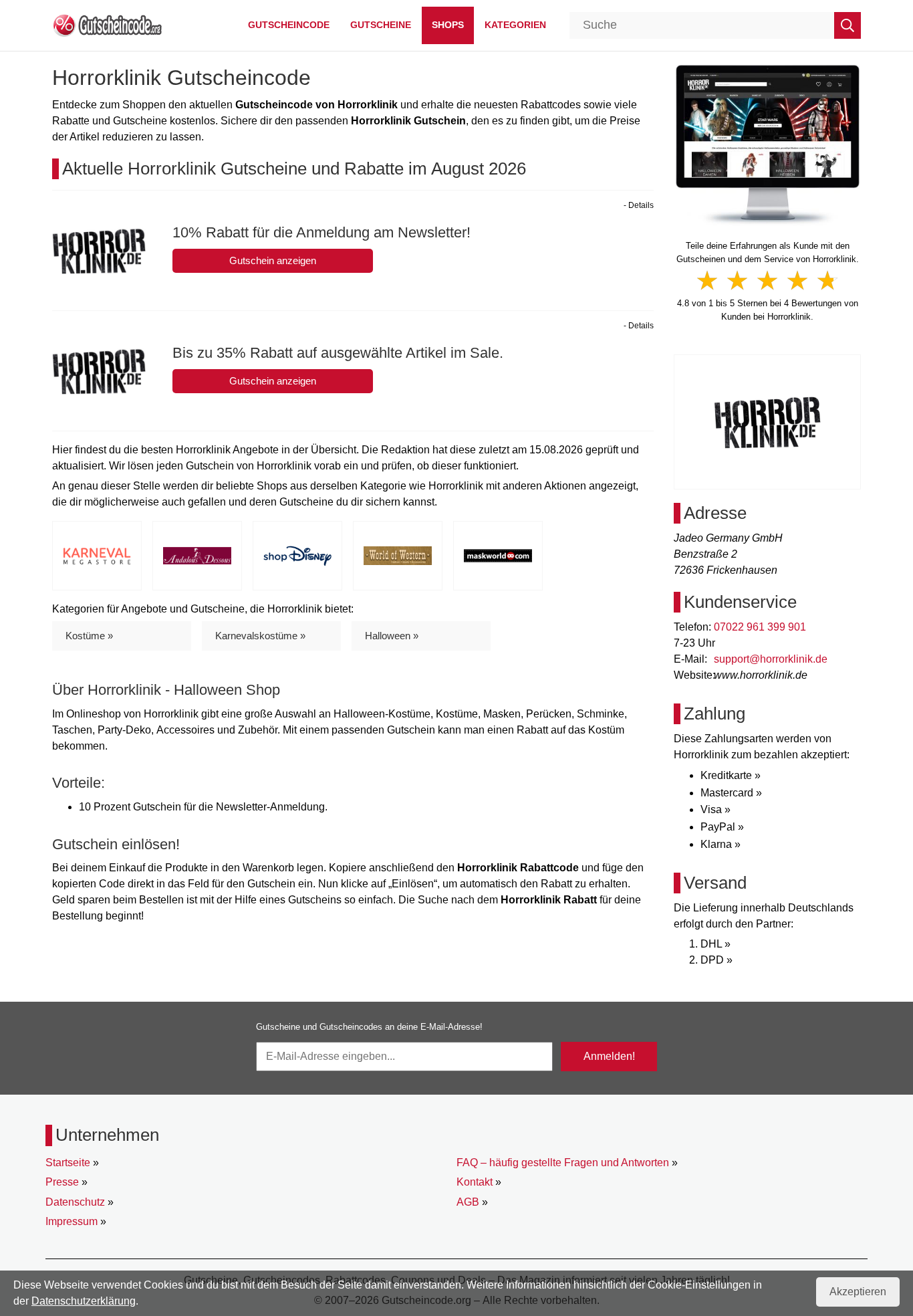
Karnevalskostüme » (260, 635)
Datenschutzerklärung (83, 1301)
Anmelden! (609, 1056)
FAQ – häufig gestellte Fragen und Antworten (562, 1162)
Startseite (67, 1162)
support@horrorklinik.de (770, 659)
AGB (467, 1202)
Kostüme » (89, 635)
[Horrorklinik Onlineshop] (768, 144)
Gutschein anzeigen (272, 260)
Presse (62, 1182)
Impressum (71, 1221)
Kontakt (474, 1182)
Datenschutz (75, 1202)
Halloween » (391, 635)
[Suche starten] (847, 25)
